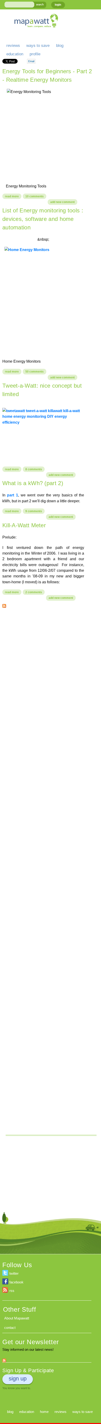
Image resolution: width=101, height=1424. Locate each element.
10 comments (34, 196)
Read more (13, 197)
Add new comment (62, 202)
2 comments (33, 592)
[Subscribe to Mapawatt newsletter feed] (4, 1359)
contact (10, 1328)
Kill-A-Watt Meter (24, 525)
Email (31, 61)
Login (58, 4)
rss (11, 1291)
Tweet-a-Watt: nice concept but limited (42, 389)
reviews (13, 45)
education (14, 54)
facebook (16, 1282)
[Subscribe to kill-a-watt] (4, 605)
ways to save (38, 45)
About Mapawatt (16, 1318)
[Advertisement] (50, 663)
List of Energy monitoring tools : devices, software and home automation (42, 219)
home (44, 1412)
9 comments (33, 511)
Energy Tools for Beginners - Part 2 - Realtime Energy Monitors (47, 75)
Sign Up (18, 1378)
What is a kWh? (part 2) (32, 483)
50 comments (34, 371)
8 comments (33, 469)
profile (35, 54)
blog (59, 45)
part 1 (12, 495)
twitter (14, 1273)
